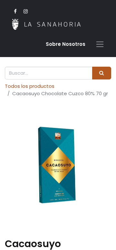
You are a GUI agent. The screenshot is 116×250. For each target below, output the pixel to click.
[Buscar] (101, 73)
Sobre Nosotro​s (65, 44)
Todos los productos (29, 86)
